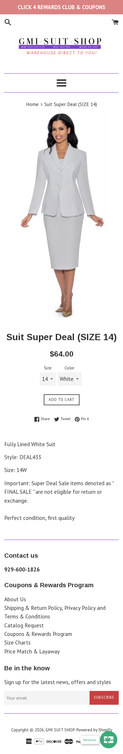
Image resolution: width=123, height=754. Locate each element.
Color (69, 368)
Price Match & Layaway (32, 651)
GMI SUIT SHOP (59, 730)
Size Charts (17, 642)
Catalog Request (24, 625)
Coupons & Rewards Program (38, 633)
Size (47, 368)
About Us (15, 599)
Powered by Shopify (94, 730)
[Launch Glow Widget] (108, 739)
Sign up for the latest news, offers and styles (57, 682)
